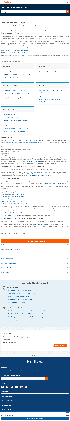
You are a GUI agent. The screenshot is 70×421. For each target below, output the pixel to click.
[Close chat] (67, 414)
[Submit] (46, 378)
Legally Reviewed (8, 33)
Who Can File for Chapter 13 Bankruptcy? (19, 302)
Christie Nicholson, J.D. (7, 30)
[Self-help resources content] (67, 400)
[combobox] (28, 345)
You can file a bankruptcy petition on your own (51, 181)
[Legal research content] (67, 405)
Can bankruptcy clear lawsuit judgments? (13, 198)
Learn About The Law (10, 18)
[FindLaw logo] (8, 2)
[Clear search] (52, 345)
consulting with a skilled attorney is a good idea (55, 183)
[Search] (67, 2)
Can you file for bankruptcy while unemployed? (14, 203)
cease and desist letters (35, 161)
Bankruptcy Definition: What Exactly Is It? (19, 296)
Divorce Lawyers (5, 272)
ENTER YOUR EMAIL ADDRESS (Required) (10, 375)
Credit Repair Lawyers (7, 258)
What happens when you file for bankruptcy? (14, 194)
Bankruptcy (19, 18)
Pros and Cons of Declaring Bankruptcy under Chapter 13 (23, 299)
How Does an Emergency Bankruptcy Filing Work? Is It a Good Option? (26, 311)
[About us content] (67, 391)
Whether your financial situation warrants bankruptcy (16, 50)
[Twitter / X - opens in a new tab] (12, 387)
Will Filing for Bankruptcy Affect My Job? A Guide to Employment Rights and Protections (30, 314)
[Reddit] (21, 387)
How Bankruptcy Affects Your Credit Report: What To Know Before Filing (27, 320)
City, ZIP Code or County (9, 342)
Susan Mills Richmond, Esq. (30, 30)
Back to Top (35, 355)
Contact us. (60, 370)
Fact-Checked (20, 33)
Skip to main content (35, 1)
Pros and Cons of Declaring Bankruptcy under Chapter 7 (23, 290)
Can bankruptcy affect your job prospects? (13, 196)
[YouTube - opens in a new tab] (7, 387)
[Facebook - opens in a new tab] (2, 387)
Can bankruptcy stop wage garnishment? (13, 199)
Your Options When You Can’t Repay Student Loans (21, 293)
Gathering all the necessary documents (11, 215)
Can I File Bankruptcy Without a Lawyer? (18, 323)
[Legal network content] (67, 409)
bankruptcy (31, 41)
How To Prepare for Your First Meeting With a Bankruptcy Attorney (25, 317)
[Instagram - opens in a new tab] (16, 387)
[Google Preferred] (26, 387)
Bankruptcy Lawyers (6, 245)
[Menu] (2, 2)
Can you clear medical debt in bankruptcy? (13, 201)
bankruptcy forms (9, 142)
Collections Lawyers (6, 254)
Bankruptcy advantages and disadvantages (13, 52)
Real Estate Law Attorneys (8, 268)
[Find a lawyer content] (67, 396)
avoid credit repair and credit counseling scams (41, 175)
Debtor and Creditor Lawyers (8, 263)
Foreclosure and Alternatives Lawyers (11, 249)
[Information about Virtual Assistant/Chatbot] (12, 415)
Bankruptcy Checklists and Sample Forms (30, 142)
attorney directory (40, 224)
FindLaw (2, 18)
